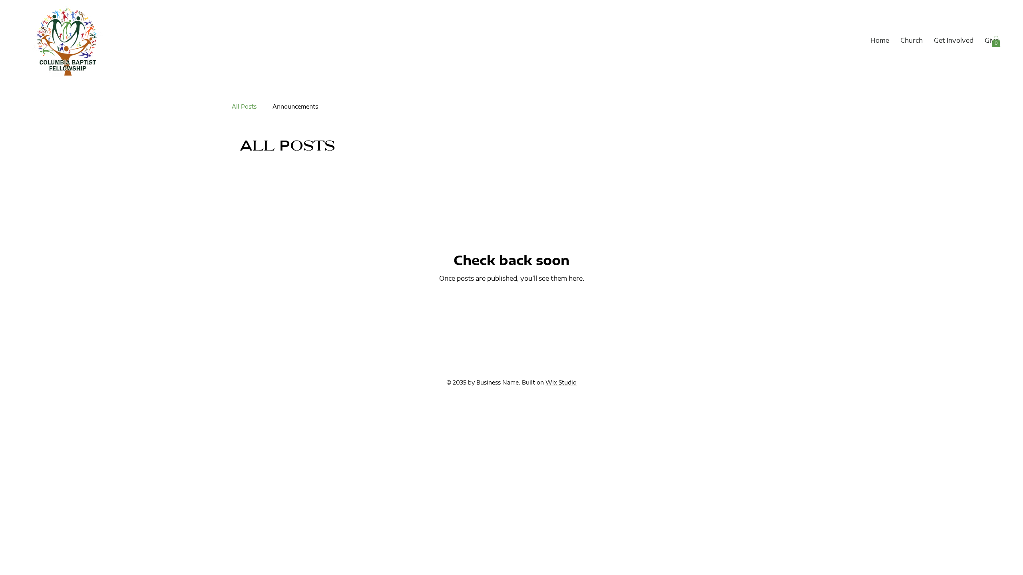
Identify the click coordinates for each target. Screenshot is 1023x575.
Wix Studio (561, 382)
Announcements (295, 106)
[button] (911, 40)
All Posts (244, 106)
